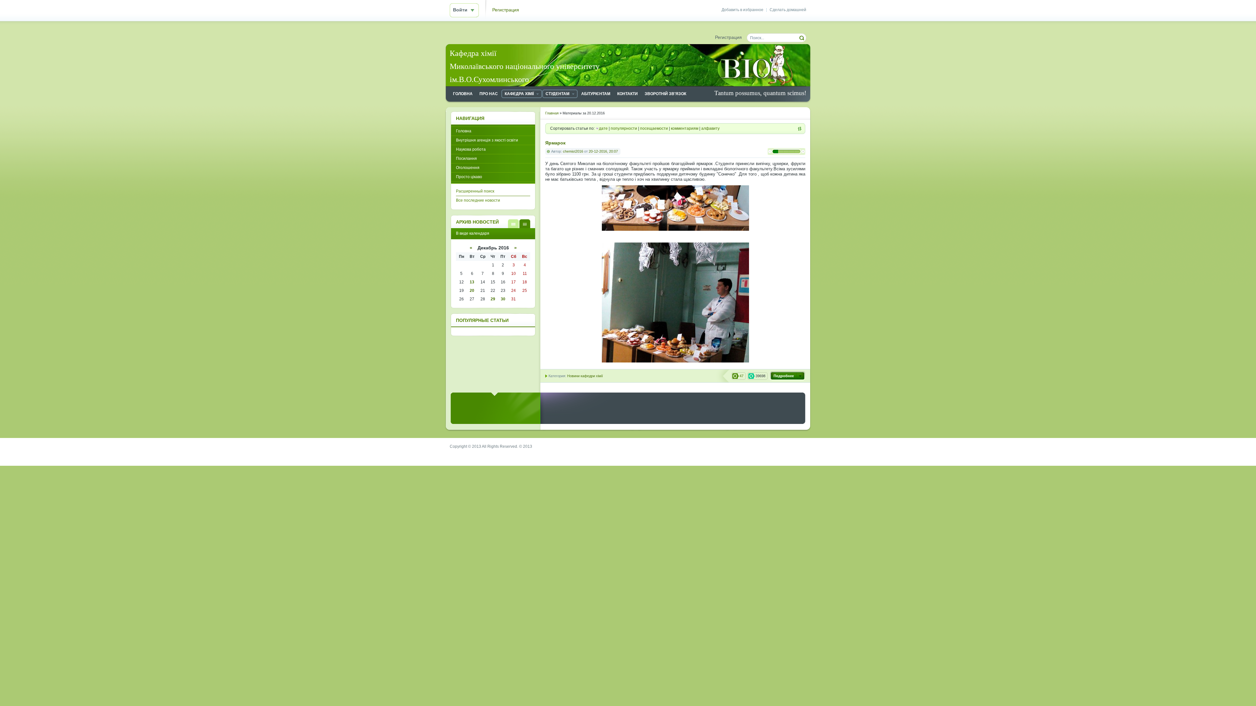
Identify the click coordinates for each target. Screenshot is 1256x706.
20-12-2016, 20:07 (603, 151)
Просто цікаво (469, 177)
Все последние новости (478, 200)
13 (472, 282)
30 (503, 299)
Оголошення (468, 167)
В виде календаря (524, 223)
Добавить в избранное (742, 10)
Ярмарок (555, 143)
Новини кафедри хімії (585, 376)
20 (472, 290)
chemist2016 (573, 151)
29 (493, 299)
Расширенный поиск (475, 191)
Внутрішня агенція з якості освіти (487, 140)
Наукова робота (471, 149)
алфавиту (710, 128)
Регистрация (505, 10)
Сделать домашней (788, 10)
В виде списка (513, 223)
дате (603, 128)
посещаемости (654, 128)
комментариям (684, 128)
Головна (463, 131)
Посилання (466, 158)
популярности (624, 128)
